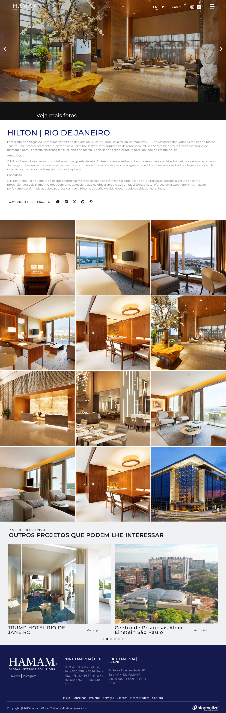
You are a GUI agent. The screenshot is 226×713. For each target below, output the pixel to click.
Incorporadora (140, 698)
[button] (5, 49)
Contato (176, 7)
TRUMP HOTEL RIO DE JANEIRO (36, 630)
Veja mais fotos (56, 115)
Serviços (108, 698)
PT (164, 7)
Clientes (122, 698)
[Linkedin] (199, 7)
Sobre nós (79, 698)
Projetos (94, 698)
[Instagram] (192, 7)
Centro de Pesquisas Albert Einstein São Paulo (150, 630)
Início (66, 698)
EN (155, 7)
